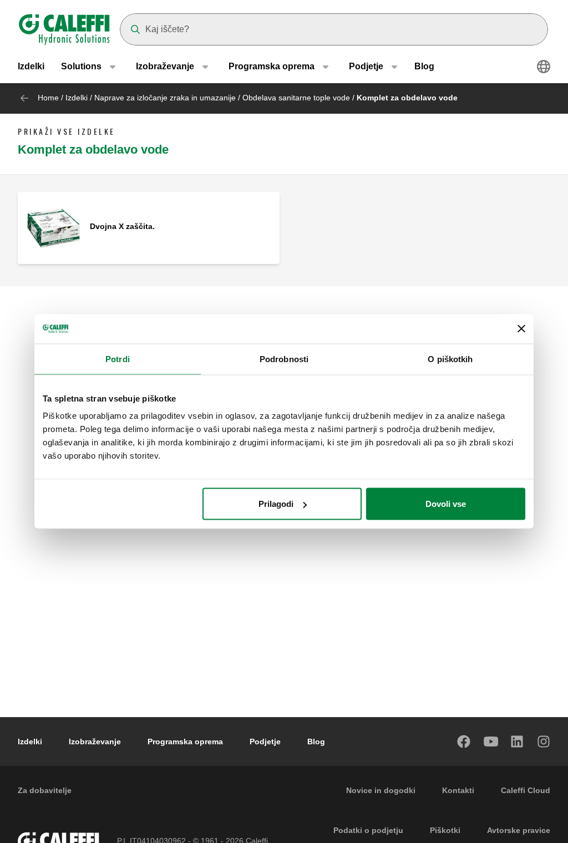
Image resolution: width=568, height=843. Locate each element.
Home (48, 97)
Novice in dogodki (380, 790)
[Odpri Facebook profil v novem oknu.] (464, 741)
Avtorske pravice (518, 830)
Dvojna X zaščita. (122, 226)
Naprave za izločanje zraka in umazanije (165, 97)
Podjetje (265, 741)
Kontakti (458, 790)
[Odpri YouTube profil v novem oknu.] (491, 741)
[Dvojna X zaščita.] (54, 227)
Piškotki (445, 830)
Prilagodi (275, 504)
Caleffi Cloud (525, 790)
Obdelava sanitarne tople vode (297, 97)
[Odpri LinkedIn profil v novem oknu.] (517, 741)
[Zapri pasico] (521, 329)
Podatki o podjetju (368, 830)
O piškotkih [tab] (450, 358)
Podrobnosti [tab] (284, 358)
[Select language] (543, 66)
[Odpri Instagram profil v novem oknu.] (544, 741)
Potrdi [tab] (117, 358)
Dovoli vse (445, 504)
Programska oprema (185, 741)
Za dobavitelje (45, 790)
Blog (424, 66)
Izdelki (31, 66)
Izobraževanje (95, 741)
